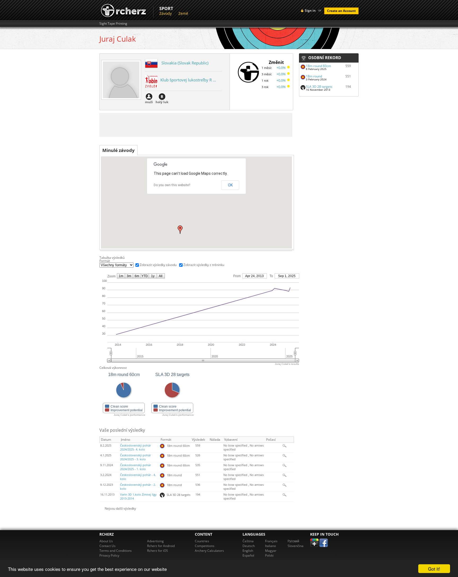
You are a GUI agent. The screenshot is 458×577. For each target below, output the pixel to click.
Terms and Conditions (115, 550)
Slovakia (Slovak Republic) (184, 62)
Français (271, 541)
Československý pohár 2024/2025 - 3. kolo (135, 457)
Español (248, 555)
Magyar (270, 550)
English (248, 550)
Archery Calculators (209, 550)
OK (230, 185)
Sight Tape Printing (113, 23)
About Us (106, 541)
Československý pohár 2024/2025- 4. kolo (135, 447)
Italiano (270, 546)
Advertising (155, 541)
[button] (180, 229)
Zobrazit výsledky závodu (158, 265)
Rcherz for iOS (157, 550)
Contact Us (107, 546)
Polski (269, 555)
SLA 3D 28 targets (319, 86)
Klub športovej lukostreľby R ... (188, 79)
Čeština (248, 541)
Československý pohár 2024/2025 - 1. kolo (135, 467)
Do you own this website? (172, 185)
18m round (314, 76)
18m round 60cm (318, 66)
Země (183, 13)
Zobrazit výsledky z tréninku (203, 265)
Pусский (293, 541)
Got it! (434, 568)
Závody (165, 13)
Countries (202, 541)
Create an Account (341, 10)
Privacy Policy (109, 555)
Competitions (204, 546)
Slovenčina (295, 546)
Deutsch (249, 546)
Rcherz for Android (161, 546)
